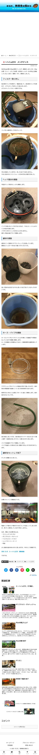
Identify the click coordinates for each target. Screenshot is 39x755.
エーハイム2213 (30, 561)
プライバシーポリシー (29, 742)
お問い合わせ (29, 745)
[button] (35, 384)
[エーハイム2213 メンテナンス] (17, 570)
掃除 (12, 561)
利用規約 (10, 745)
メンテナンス (19, 561)
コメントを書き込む (19, 726)
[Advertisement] (19, 34)
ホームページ (10, 742)
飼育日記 (5, 561)
